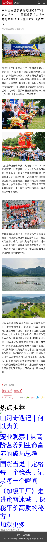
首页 (18, 535)
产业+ (17, 2)
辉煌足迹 (17, 391)
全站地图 (26, 535)
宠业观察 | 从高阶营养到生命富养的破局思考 (22, 445)
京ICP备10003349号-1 (11, 539)
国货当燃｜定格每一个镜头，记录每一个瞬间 (22, 472)
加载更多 (12, 524)
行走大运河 (7, 391)
